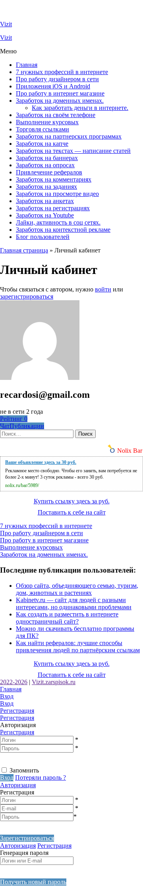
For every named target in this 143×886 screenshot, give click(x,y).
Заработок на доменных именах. (60, 100)
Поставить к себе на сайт (72, 512)
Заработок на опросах (45, 165)
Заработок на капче (42, 143)
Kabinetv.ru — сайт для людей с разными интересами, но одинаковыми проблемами (73, 603)
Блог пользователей (43, 236)
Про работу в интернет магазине (60, 93)
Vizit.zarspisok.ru (53, 682)
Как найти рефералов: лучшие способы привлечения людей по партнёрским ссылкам (78, 646)
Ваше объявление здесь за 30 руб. (40, 462)
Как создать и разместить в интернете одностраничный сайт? (67, 618)
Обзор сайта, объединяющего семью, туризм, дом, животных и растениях (77, 589)
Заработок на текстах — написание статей (73, 150)
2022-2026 (13, 682)
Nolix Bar (129, 450)
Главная (26, 64)
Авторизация (18, 785)
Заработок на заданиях (46, 186)
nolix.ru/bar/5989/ (22, 485)
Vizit (6, 24)
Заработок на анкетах (45, 201)
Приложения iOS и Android (53, 86)
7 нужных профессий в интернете (62, 71)
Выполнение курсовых (47, 122)
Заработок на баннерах (47, 158)
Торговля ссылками (42, 129)
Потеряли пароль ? (40, 777)
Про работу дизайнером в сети (57, 79)
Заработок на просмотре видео (57, 193)
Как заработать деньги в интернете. (80, 107)
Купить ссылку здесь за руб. (72, 501)
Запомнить (24, 770)
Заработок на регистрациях (53, 208)
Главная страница (24, 250)
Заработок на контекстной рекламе (63, 229)
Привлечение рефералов (49, 172)
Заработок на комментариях (53, 179)
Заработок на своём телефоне (55, 114)
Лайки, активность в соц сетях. (58, 222)
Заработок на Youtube (45, 215)
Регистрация (17, 732)
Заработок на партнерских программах (69, 136)
